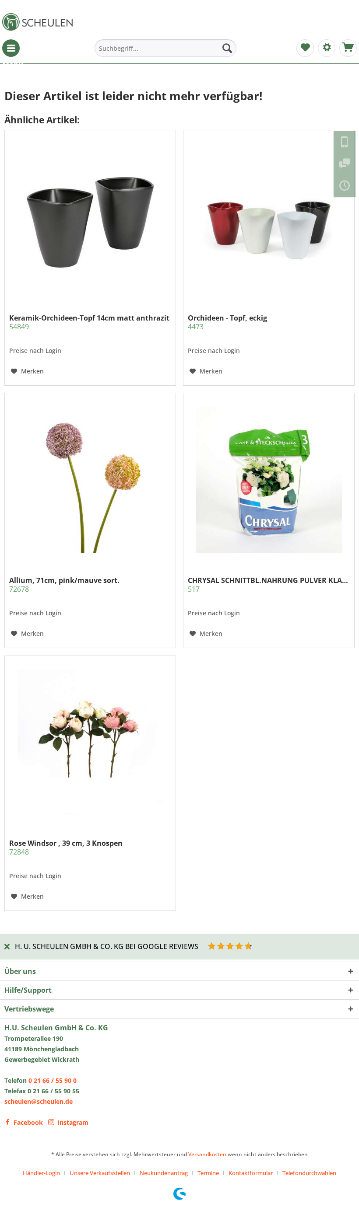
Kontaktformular (251, 1173)
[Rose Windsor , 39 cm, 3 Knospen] (90, 742)
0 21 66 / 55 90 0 (52, 1080)
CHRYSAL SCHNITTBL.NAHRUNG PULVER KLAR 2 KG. (269, 584)
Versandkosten (207, 1154)
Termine (208, 1173)
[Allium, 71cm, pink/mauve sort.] (90, 480)
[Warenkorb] (348, 48)
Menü (11, 48)
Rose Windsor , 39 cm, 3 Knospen (66, 847)
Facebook (28, 1122)
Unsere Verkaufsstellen (100, 1173)
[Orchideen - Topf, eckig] (269, 217)
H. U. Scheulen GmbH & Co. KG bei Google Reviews (106, 946)
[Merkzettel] (305, 48)
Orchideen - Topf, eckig (227, 322)
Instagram (72, 1122)
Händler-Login (41, 1173)
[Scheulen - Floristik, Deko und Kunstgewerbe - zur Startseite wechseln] (39, 22)
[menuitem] (11, 48)
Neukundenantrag (164, 1173)
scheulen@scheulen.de (38, 1101)
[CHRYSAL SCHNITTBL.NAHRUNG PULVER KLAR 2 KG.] (269, 480)
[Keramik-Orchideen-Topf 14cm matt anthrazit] (90, 217)
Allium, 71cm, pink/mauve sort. (64, 584)
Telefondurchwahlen (309, 1173)
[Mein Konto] (326, 48)
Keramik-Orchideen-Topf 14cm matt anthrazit (89, 322)
